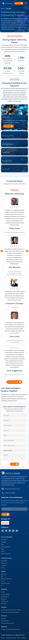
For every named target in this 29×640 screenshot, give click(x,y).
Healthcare (3, 599)
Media (2, 549)
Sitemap (23, 638)
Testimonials (4, 563)
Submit (13, 464)
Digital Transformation (6, 578)
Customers (3, 565)
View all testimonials (13, 382)
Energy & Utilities (5, 594)
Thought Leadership (6, 546)
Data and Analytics (5, 583)
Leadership (3, 542)
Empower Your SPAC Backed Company (10, 629)
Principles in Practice (11, 638)
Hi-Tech (3, 592)
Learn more (7, 126)
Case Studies (4, 560)
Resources (3, 618)
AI (1, 585)
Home (2, 8)
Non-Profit (3, 603)
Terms (18, 638)
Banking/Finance (5, 596)
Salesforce (3, 574)
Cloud (2, 581)
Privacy (3, 638)
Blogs (2, 544)
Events (2, 551)
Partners (3, 567)
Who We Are (4, 539)
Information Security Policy (7, 623)
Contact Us (17, 3)
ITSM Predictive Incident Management (10, 612)
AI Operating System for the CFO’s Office (11, 610)
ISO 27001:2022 (5, 620)
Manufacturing (4, 601)
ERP (2, 576)
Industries (9, 8)
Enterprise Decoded (6, 553)
